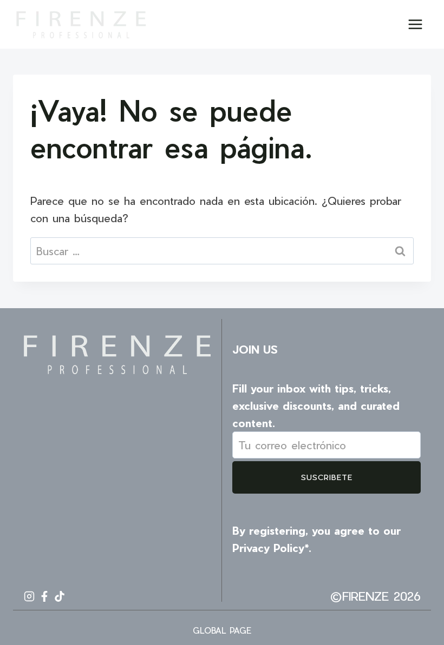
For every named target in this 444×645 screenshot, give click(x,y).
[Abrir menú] (415, 24)
